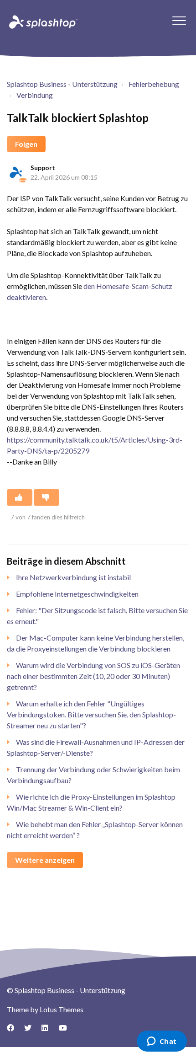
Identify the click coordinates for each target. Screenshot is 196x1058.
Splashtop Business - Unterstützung (62, 84)
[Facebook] (14, 1031)
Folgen (26, 143)
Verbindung (34, 95)
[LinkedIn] (48, 1031)
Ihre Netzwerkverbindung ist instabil (73, 577)
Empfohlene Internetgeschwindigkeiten (77, 593)
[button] (179, 20)
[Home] (42, 21)
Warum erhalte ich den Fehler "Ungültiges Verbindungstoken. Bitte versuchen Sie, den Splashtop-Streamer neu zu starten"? (91, 714)
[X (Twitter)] (31, 1031)
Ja (19, 497)
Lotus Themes (61, 1009)
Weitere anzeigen (45, 859)
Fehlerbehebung (154, 84)
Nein (46, 497)
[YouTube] (65, 1031)
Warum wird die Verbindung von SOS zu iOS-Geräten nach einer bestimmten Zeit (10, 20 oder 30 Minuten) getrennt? (93, 676)
